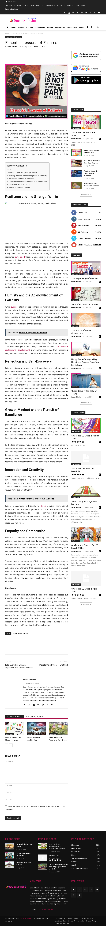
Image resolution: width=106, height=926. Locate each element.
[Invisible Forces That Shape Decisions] (14, 728)
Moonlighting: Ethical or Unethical (53, 665)
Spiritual (29, 27)
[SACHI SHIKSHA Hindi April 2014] (86, 578)
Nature (50, 27)
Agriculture (72, 27)
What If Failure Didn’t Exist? (84, 304)
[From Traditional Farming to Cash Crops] (58, 728)
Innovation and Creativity (19, 184)
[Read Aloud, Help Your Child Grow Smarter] (76, 163)
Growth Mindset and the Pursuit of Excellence (28, 182)
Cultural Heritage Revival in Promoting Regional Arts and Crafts (58, 867)
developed (20, 257)
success (14, 307)
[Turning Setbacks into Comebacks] (9, 855)
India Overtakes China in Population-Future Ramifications (19, 666)
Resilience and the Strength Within (22, 173)
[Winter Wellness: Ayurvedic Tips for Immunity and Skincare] (42, 846)
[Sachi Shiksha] (15, 887)
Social (81, 27)
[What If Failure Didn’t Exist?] (86, 294)
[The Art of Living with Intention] (9, 864)
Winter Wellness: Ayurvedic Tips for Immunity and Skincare (57, 846)
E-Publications (54, 855)
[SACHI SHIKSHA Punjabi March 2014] (86, 458)
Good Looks (40, 27)
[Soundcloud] (86, 12)
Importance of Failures (20, 633)
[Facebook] (65, 12)
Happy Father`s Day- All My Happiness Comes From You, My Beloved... (85, 362)
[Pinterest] (82, 12)
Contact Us (61, 5)
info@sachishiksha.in (47, 909)
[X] (95, 12)
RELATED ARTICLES (15, 717)
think (43, 506)
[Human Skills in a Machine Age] (36, 728)
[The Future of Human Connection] (86, 320)
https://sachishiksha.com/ (32, 683)
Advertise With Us (37, 5)
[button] (98, 27)
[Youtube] (99, 12)
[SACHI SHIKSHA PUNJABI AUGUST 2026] (86, 122)
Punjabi (19, 5)
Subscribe (97, 245)
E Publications (10, 5)
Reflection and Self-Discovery (21, 179)
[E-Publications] (42, 858)
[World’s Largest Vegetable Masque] (86, 491)
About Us (70, 5)
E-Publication (76, 128)
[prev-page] (6, 745)
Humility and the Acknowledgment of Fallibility (28, 176)
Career (21, 27)
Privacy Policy (80, 5)
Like (99, 213)
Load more (85, 194)
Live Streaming (50, 5)
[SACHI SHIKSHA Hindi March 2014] (86, 425)
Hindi (26, 5)
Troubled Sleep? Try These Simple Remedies (91, 173)
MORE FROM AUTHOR (35, 717)
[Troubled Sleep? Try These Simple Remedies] (76, 173)
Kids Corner (60, 27)
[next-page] (11, 745)
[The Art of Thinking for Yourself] (9, 846)
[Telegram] (90, 12)
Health (13, 27)
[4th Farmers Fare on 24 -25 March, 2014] (86, 534)
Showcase (18, 37)
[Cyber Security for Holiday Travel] (86, 380)
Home (7, 33)
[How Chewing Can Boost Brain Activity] (76, 185)
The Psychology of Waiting (84, 278)
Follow (98, 219)
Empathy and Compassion (19, 187)
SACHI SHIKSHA (25, 918)
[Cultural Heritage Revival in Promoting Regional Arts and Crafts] (42, 867)
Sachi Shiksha (12, 46)
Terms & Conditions (11, 9)
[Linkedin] (73, 12)
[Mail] (78, 12)
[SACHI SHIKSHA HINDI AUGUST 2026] (76, 152)
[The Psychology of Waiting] (86, 268)
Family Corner (76, 355)
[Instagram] (69, 12)
